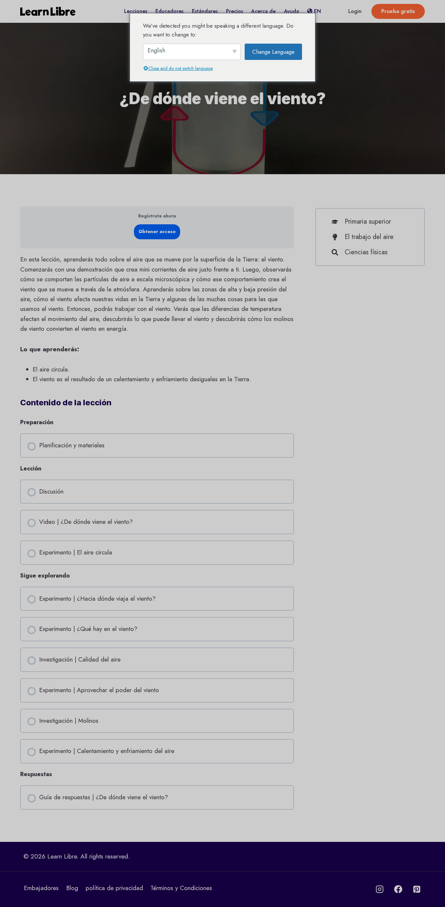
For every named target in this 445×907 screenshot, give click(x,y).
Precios (234, 11)
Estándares (205, 11)
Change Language (273, 52)
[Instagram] (380, 889)
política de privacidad (114, 888)
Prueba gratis (398, 11)
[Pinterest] (417, 889)
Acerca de (263, 11)
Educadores (169, 11)
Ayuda (291, 11)
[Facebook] (398, 889)
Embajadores (41, 888)
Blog (72, 888)
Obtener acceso (157, 231)
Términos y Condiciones (181, 888)
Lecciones (135, 11)
